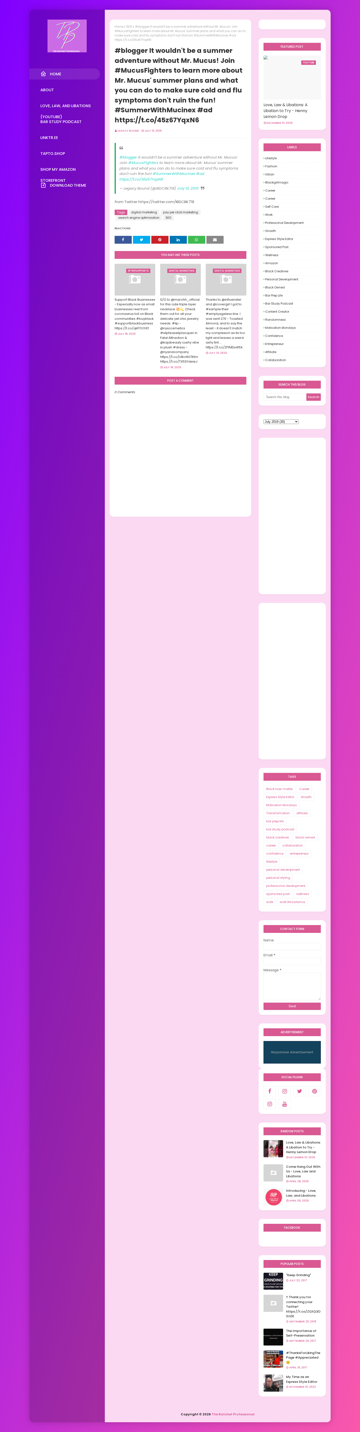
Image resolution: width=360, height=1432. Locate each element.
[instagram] (284, 1091)
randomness (275, 320)
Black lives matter (279, 789)
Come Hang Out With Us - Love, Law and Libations (303, 1171)
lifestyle (271, 158)
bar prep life (274, 295)
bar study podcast (279, 303)
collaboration (275, 360)
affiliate (270, 352)
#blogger (128, 157)
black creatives (276, 271)
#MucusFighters (143, 162)
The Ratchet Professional (233, 1414)
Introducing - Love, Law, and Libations (301, 1193)
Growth (270, 231)
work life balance (292, 902)
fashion (271, 166)
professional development (284, 223)
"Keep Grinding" (298, 1275)
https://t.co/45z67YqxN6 (141, 179)
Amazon (271, 263)
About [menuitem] (47, 90)
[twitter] (299, 1091)
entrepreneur (274, 344)
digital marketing (144, 212)
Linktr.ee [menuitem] (49, 137)
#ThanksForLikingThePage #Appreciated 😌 (303, 1358)
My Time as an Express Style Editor (301, 1379)
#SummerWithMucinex (174, 173)
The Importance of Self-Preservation (301, 1333)
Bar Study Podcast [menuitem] (61, 122)
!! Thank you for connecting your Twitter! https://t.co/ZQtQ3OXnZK (303, 1306)
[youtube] (284, 1104)
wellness (271, 255)
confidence (274, 336)
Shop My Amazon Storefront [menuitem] (58, 171)
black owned (275, 287)
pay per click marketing (180, 212)
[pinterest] (314, 1091)
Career (270, 190)
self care (272, 207)
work (269, 215)
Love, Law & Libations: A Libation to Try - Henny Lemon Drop (286, 110)
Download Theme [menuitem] (68, 185)
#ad (200, 173)
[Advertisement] (292, 516)
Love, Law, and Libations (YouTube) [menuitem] (65, 107)
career (270, 198)
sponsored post (276, 247)
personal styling (278, 878)
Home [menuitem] (55, 74)
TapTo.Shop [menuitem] (52, 153)
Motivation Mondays (280, 328)
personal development (281, 279)
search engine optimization (138, 218)
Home (119, 26)
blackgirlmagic (276, 182)
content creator (277, 311)
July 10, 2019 (187, 188)
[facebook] (270, 1091)
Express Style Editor (279, 239)
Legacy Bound (128, 131)
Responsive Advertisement (292, 1052)
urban (269, 174)
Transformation (278, 813)
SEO (129, 26)
